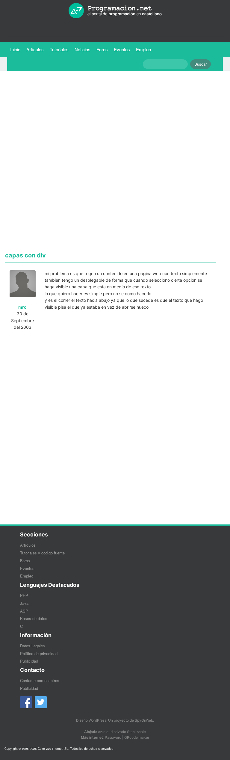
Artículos (35, 49)
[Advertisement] (110, 118)
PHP (24, 595)
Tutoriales (61, 49)
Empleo (143, 49)
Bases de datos (33, 618)
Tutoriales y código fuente (42, 553)
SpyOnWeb (144, 720)
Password (113, 737)
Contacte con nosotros (39, 680)
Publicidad (29, 661)
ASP (24, 611)
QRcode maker (136, 737)
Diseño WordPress (91, 720)
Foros (102, 49)
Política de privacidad (39, 653)
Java (24, 603)
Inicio (15, 49)
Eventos (122, 49)
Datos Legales (32, 646)
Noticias (82, 49)
